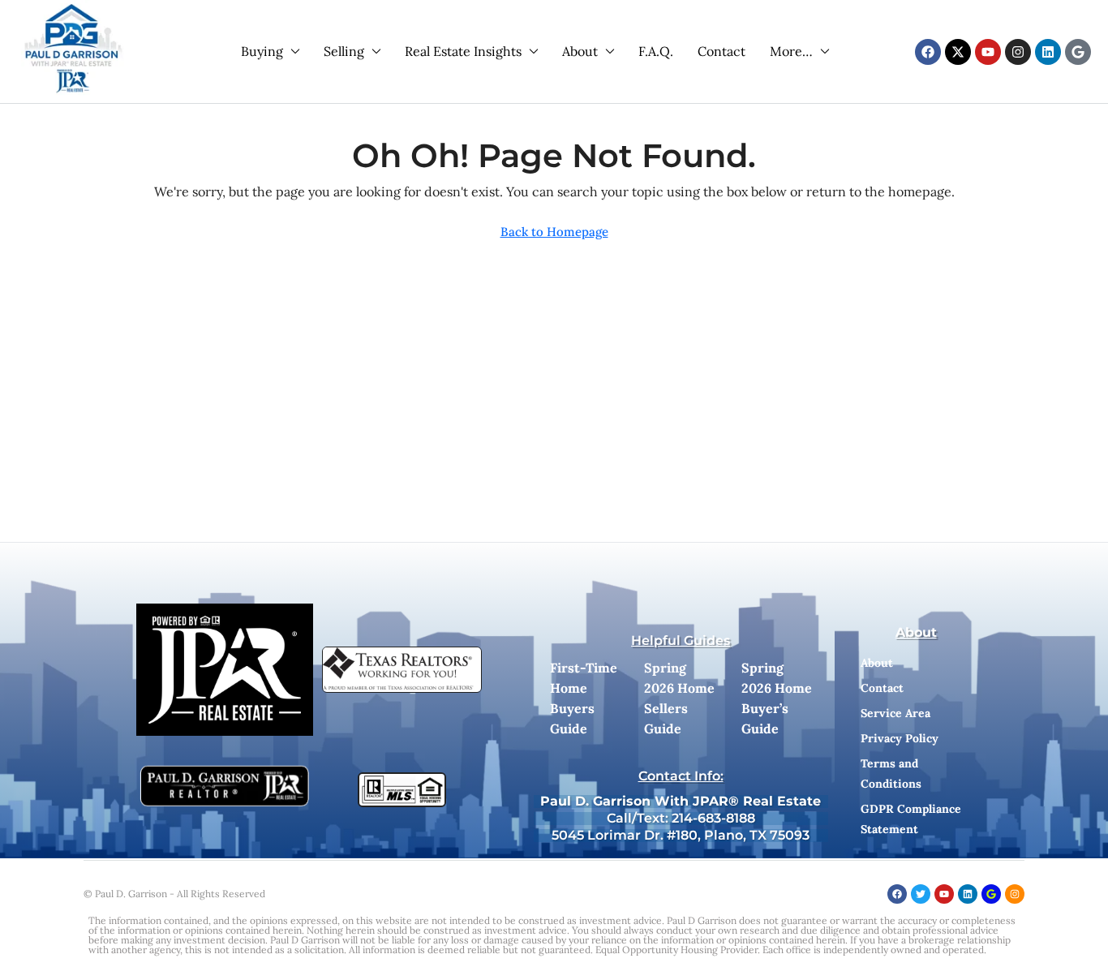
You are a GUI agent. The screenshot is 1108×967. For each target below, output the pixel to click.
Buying (262, 51)
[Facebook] (928, 52)
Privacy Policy (899, 738)
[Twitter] (920, 894)
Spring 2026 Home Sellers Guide (679, 698)
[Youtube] (988, 52)
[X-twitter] (958, 52)
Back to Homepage (554, 231)
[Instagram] (1018, 52)
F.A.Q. (655, 51)
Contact (721, 51)
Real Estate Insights (463, 51)
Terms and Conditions (891, 773)
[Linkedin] (1048, 52)
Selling (344, 51)
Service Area (895, 713)
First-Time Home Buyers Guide (583, 698)
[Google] (1078, 52)
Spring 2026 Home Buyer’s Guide (776, 698)
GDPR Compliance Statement (911, 819)
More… (791, 51)
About (580, 51)
